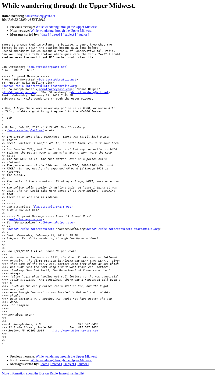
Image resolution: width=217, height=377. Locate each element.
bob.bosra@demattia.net (57, 79)
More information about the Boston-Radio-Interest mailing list (43, 373)
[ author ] (83, 34)
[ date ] (44, 34)
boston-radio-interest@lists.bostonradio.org (39, 85)
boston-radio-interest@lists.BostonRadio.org (122, 228)
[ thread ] (56, 34)
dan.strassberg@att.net (40, 16)
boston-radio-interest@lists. (32, 228)
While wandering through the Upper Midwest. (66, 27)
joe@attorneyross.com (54, 89)
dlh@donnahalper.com (19, 92)
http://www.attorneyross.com (75, 330)
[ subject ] (69, 34)
